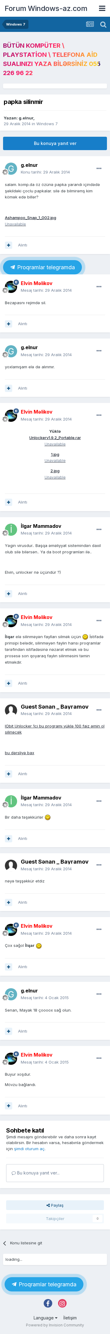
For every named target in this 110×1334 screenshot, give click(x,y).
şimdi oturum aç (29, 1148)
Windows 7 (47, 123)
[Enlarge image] (85, 636)
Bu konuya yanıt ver (55, 143)
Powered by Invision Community (55, 1325)
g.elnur (26, 117)
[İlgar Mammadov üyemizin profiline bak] (11, 530)
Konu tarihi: (45, 172)
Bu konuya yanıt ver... (38, 1172)
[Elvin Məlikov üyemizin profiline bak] (11, 287)
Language (44, 1317)
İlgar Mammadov (41, 526)
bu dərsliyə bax (19, 752)
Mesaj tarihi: (46, 290)
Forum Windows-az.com (46, 8)
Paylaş (57, 1205)
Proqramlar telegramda (45, 267)
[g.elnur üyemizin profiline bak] (11, 169)
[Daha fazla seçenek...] (99, 168)
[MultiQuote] (8, 245)
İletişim (70, 1317)
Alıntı (22, 244)
